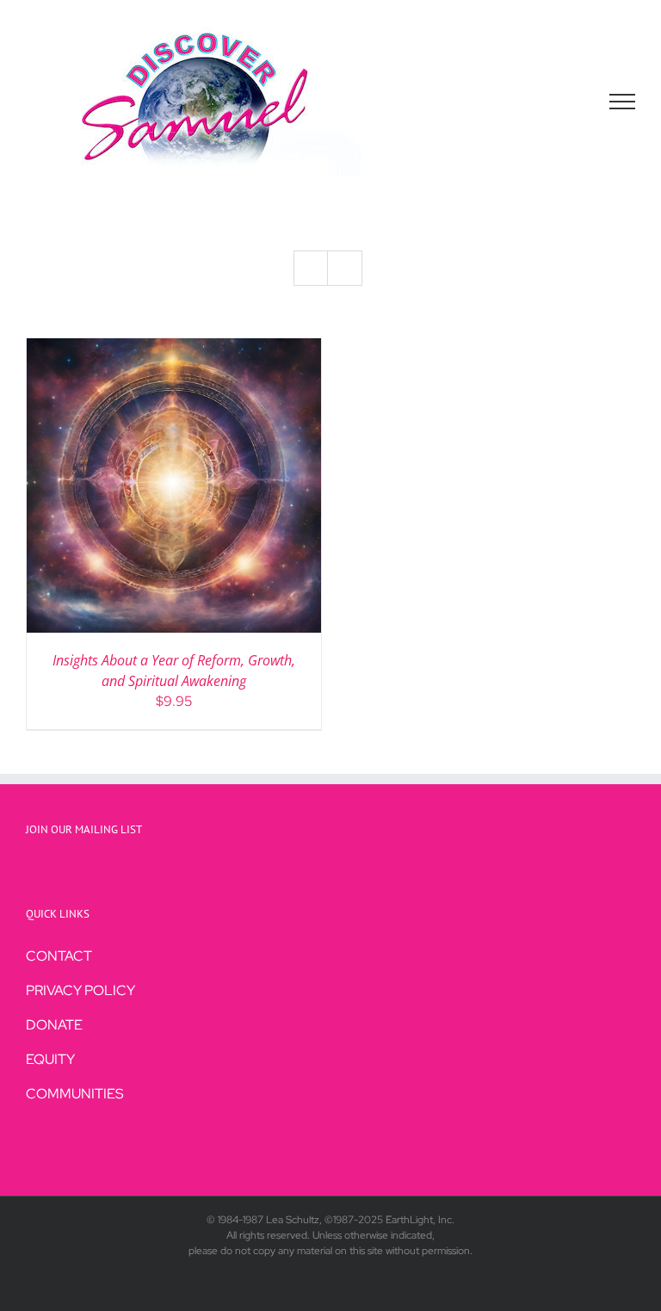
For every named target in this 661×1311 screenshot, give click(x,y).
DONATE (54, 1025)
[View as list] (344, 268)
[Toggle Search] (563, 100)
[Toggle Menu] (622, 101)
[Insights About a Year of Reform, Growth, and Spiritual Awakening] (174, 348)
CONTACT (59, 956)
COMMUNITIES (75, 1094)
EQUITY (50, 1059)
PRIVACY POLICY (80, 990)
